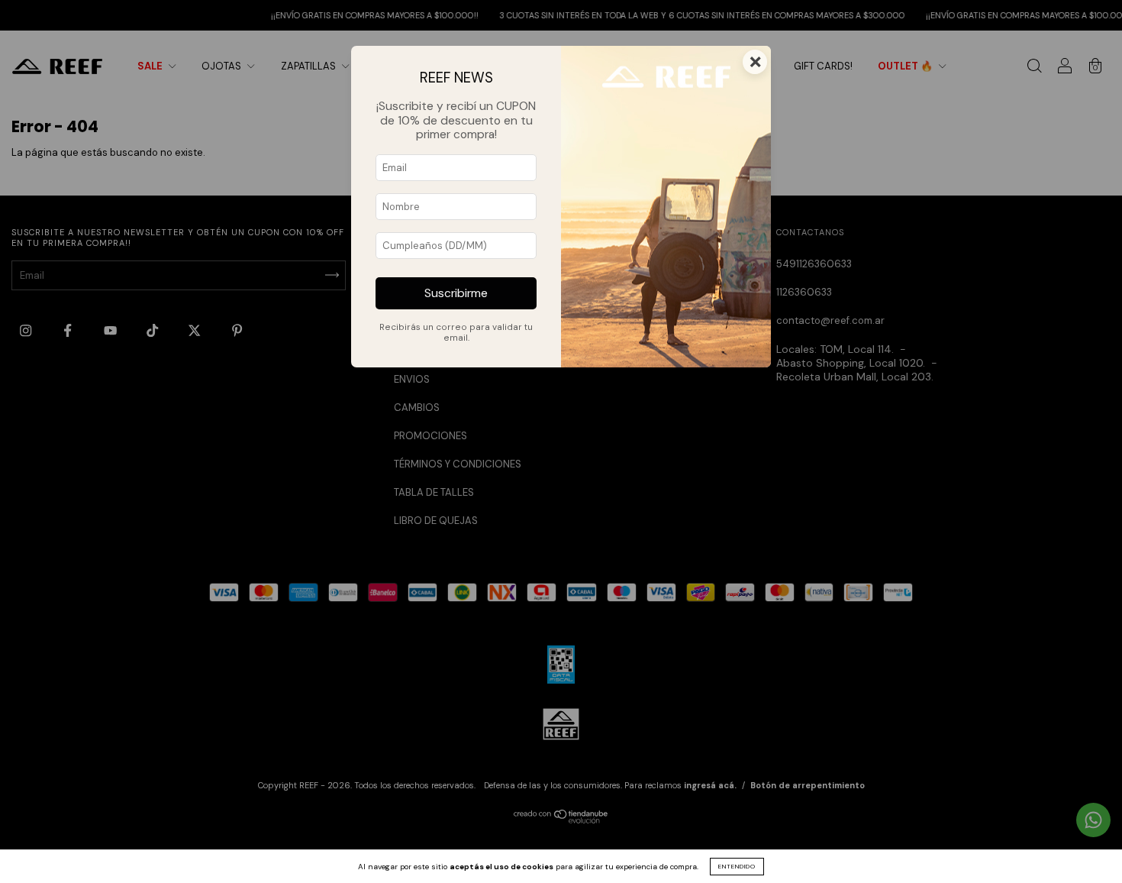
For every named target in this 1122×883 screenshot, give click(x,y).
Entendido (737, 866)
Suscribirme (456, 293)
